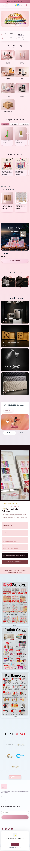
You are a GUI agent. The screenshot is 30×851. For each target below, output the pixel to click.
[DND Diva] (9, 666)
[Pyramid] (20, 644)
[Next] (27, 133)
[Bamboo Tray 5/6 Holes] (15, 336)
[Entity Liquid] (7, 687)
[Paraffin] (15, 599)
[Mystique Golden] (23, 693)
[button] (3, 5)
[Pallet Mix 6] (15, 619)
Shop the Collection (15, 260)
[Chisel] (9, 636)
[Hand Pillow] (6, 712)
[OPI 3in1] (21, 666)
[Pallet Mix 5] (7, 619)
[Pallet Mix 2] (6, 609)
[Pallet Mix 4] (23, 609)
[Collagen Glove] (7, 699)
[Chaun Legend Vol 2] (9, 652)
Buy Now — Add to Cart (15, 562)
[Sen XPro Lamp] (23, 681)
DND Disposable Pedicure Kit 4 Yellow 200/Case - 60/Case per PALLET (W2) (20, 206)
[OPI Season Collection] (15, 19)
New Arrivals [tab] (14, 124)
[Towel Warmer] (15, 312)
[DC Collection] (9, 659)
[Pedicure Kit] (24, 591)
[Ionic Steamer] (15, 681)
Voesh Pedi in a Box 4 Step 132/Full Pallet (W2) (7, 206)
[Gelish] (21, 636)
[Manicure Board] (15, 383)
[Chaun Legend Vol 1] (21, 652)
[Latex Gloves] (7, 591)
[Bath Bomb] (7, 681)
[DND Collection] (21, 659)
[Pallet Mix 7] (23, 619)
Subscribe (15, 817)
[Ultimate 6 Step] (23, 699)
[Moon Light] (14, 712)
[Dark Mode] (17, 5)
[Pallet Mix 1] (23, 599)
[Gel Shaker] (6, 705)
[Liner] (15, 591)
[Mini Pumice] (7, 599)
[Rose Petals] (24, 687)
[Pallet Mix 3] (15, 609)
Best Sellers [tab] (5, 124)
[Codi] (15, 693)
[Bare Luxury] (7, 693)
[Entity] (9, 645)
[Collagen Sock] (15, 699)
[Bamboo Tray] (14, 705)
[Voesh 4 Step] (16, 687)
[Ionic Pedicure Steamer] (15, 359)
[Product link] (7, 202)
